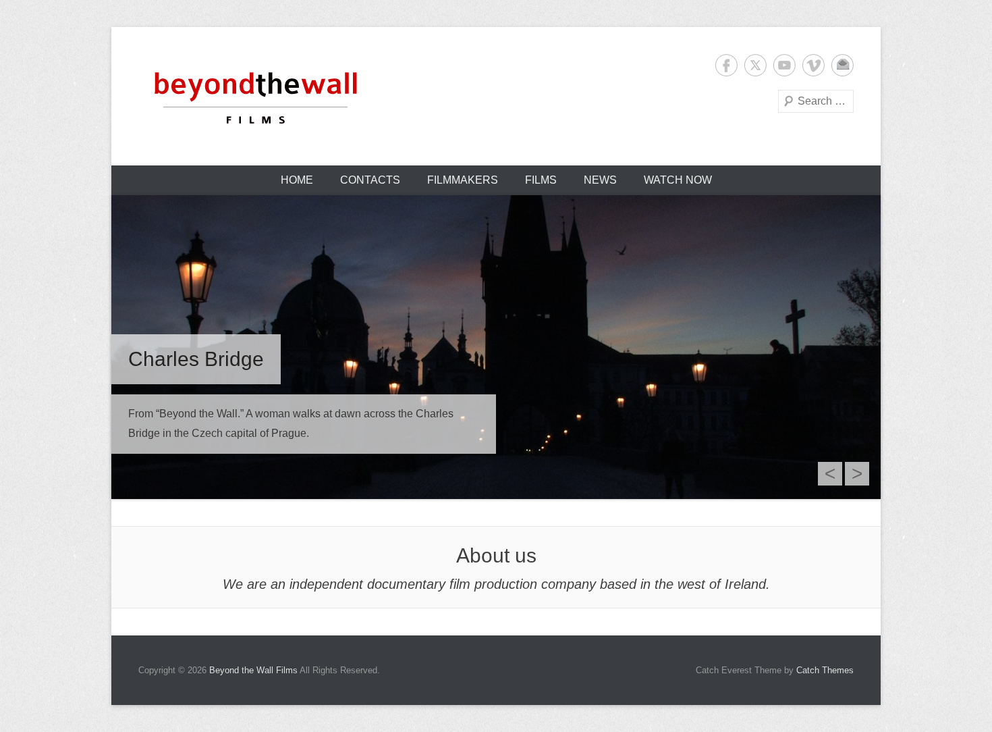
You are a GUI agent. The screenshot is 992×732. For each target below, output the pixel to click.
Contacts (370, 180)
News (600, 180)
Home (297, 180)
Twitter (755, 65)
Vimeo (813, 65)
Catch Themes (825, 670)
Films (541, 180)
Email (842, 65)
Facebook (726, 65)
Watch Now (678, 180)
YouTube (784, 65)
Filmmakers (462, 180)
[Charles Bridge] (496, 347)
